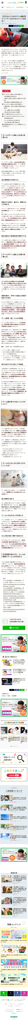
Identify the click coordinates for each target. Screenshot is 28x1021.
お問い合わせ (14, 1013)
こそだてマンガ (17, 1005)
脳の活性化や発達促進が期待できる (13, 102)
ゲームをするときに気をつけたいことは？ (14, 116)
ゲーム (4, 695)
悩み (9, 695)
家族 (10, 14)
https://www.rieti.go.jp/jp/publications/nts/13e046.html (14, 610)
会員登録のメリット (19, 1009)
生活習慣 (14, 695)
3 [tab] (13, 746)
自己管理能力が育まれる (10, 96)
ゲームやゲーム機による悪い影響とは (13, 104)
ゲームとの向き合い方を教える (12, 120)
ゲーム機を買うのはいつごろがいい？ (13, 114)
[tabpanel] (14, 734)
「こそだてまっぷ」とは (9, 1009)
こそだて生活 (5, 14)
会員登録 (13, 775)
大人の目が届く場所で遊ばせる (12, 122)
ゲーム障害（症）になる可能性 (12, 110)
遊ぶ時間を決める (8, 118)
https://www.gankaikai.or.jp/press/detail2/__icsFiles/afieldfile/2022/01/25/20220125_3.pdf (14, 598)
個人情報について (20, 1011)
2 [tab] (12, 746)
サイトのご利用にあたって (9, 1011)
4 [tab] (14, 746)
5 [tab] (15, 746)
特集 (2, 7)
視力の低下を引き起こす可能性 (12, 112)
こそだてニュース (10, 7)
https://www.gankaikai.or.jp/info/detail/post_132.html (14, 585)
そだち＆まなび (19, 7)
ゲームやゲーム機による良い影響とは (13, 94)
